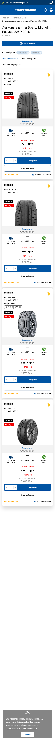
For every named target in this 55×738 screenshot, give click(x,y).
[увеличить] (15, 160)
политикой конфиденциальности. (22, 728)
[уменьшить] (6, 160)
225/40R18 (22, 53)
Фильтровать (29, 43)
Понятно (27, 734)
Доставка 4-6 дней (44, 282)
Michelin (35, 53)
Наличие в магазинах (43, 174)
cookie (26, 722)
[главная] (25, 10)
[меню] (4, 10)
